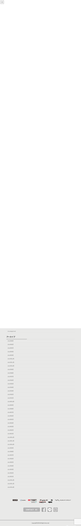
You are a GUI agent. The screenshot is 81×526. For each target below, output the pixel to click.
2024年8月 (10, 408)
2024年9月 (10, 405)
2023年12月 (11, 437)
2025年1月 (10, 398)
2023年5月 (10, 462)
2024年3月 (10, 426)
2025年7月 (10, 376)
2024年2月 (10, 430)
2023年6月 (10, 458)
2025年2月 (10, 394)
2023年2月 (10, 473)
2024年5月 (10, 419)
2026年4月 (10, 351)
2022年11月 (11, 483)
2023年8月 (10, 451)
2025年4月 (10, 387)
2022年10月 (11, 487)
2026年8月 (10, 341)
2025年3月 (10, 391)
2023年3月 (10, 469)
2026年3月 (10, 355)
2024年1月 (10, 433)
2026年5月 (10, 348)
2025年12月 (11, 359)
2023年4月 (10, 466)
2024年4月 (10, 423)
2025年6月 (10, 380)
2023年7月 (10, 455)
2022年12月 (11, 480)
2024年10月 (11, 401)
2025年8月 (10, 373)
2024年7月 (10, 412)
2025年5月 (10, 383)
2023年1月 (10, 476)
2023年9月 (10, 448)
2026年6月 (10, 344)
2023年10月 (11, 444)
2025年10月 (11, 366)
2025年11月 (11, 362)
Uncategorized (12, 331)
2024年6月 (10, 416)
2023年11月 (11, 441)
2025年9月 (10, 369)
